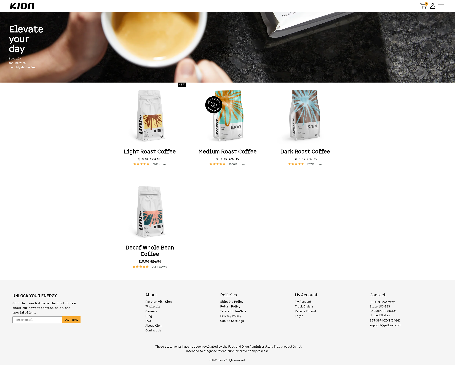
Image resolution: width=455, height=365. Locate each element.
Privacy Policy (230, 316)
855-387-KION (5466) (385, 320)
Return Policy (230, 306)
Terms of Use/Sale (233, 311)
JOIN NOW (71, 319)
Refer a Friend (305, 311)
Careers (151, 311)
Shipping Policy (231, 302)
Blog (148, 316)
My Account (303, 302)
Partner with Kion (158, 302)
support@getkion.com (385, 325)
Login (299, 316)
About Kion (153, 326)
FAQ (148, 321)
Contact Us (153, 330)
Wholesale (152, 306)
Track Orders (304, 306)
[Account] (432, 6)
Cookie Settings (232, 321)
